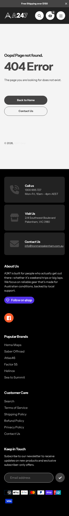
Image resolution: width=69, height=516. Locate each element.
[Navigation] (61, 15)
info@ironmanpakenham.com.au (44, 246)
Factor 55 (10, 364)
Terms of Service (16, 408)
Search (9, 401)
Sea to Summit (14, 377)
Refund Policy (14, 421)
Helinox (9, 371)
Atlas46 (9, 358)
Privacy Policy (14, 427)
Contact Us (12, 434)
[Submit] (60, 477)
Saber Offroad (14, 351)
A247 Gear (20, 143)
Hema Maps (12, 345)
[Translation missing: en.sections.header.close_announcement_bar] (66, 4)
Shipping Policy (15, 414)
